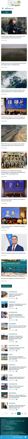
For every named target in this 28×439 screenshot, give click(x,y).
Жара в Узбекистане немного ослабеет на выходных (16, 386)
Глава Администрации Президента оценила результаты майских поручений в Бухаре (18, 368)
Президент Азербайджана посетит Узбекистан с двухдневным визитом (17, 305)
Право (11, 375)
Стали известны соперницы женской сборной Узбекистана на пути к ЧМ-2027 (17, 358)
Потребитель (13, 292)
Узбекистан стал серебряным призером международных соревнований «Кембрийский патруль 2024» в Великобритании (13, 172)
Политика (12, 302)
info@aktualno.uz (8, 426)
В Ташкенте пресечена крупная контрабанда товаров (16, 348)
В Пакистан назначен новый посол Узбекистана (13, 253)
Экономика (12, 324)
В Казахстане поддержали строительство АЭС (13, 278)
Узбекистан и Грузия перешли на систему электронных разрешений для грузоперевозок (18, 396)
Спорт (11, 354)
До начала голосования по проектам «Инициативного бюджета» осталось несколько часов (17, 316)
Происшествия (14, 345)
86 (12, 413)
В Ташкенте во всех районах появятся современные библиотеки (16, 295)
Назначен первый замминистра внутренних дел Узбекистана (17, 378)
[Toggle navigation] (2, 8)
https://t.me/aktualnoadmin (7, 429)
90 (25, 413)
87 (15, 413)
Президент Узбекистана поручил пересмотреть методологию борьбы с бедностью (17, 406)
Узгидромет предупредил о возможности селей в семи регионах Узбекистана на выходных (16, 337)
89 (22, 413)
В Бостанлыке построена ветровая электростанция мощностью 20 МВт (17, 327)
